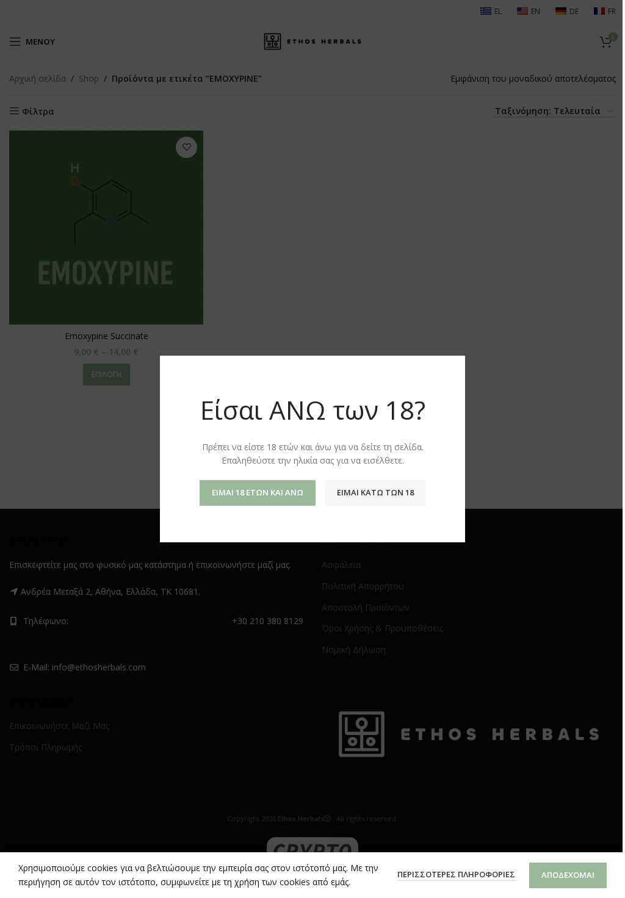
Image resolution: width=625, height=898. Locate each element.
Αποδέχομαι (567, 874)
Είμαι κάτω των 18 (375, 492)
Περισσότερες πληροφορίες (457, 874)
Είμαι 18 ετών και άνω (257, 492)
